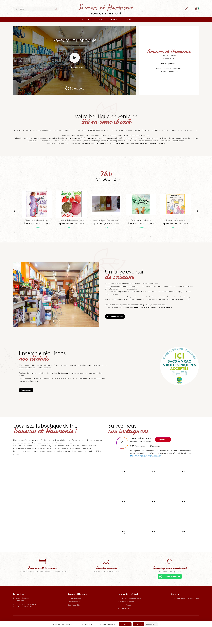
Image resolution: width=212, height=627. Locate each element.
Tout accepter (125, 624)
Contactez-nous (74, 602)
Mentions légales (124, 608)
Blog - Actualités (74, 605)
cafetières (90, 138)
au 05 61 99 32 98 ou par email (169, 571)
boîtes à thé (86, 365)
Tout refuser (138, 624)
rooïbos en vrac (118, 143)
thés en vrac (86, 143)
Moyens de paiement (126, 602)
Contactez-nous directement (169, 568)
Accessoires (26, 390)
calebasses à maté (114, 138)
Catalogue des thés (165, 297)
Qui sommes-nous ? (75, 598)
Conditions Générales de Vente (129, 598)
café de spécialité (157, 143)
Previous (14, 211)
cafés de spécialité (142, 305)
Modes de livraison (125, 605)
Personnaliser (151, 624)
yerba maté (141, 143)
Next (197, 211)
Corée (60, 373)
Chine (54, 373)
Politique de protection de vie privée (185, 598)
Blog (100, 19)
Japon (65, 373)
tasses (153, 307)
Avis (129, 19)
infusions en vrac (101, 143)
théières (73, 138)
